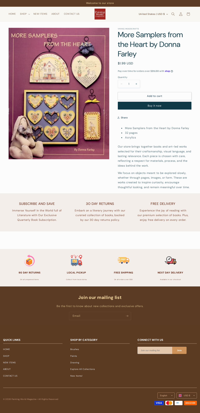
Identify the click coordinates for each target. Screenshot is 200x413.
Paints (73, 356)
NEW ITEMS (9, 362)
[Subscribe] (127, 316)
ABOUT (7, 369)
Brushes (74, 349)
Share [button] (124, 117)
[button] (24, 14)
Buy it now (155, 105)
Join (179, 350)
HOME (6, 349)
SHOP (6, 356)
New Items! (76, 375)
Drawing (74, 362)
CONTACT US (10, 375)
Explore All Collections (82, 369)
